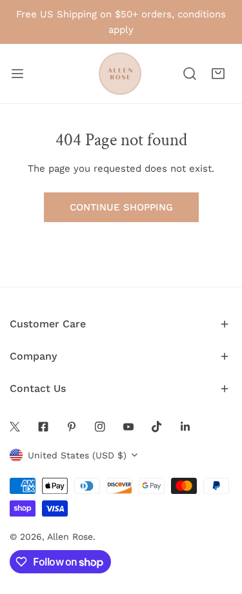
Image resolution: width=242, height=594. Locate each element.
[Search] (190, 73)
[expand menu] (17, 73)
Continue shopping (121, 207)
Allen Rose (70, 536)
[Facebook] (43, 426)
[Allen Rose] (120, 73)
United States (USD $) (77, 455)
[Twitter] (15, 426)
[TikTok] (157, 426)
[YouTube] (128, 426)
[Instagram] (100, 426)
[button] (218, 73)
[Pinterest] (71, 426)
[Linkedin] (185, 426)
